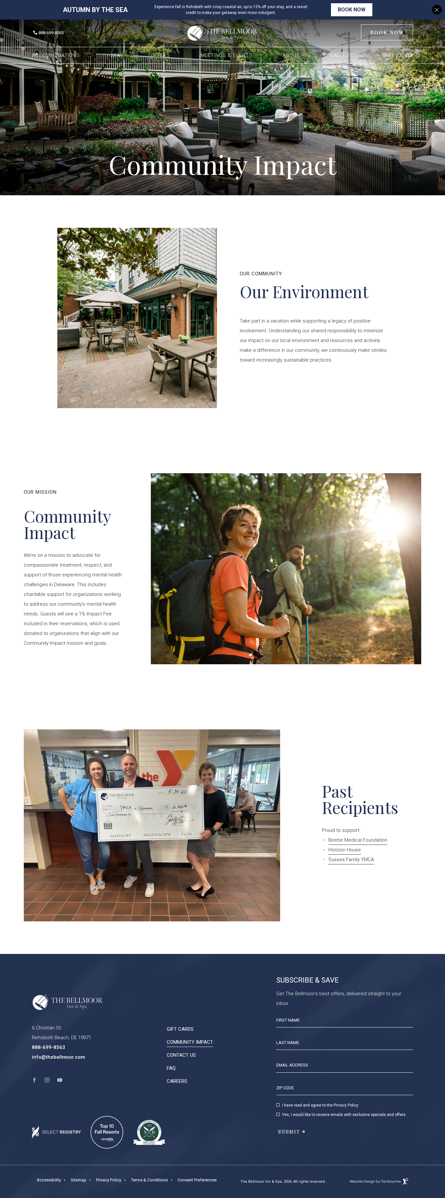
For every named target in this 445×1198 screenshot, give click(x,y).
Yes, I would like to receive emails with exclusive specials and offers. (344, 1115)
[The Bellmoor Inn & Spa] (68, 1002)
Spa (115, 55)
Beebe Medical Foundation (357, 840)
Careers (177, 1080)
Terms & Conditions (149, 1178)
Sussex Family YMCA (351, 859)
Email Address (292, 1065)
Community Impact (190, 1042)
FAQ (171, 1068)
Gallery (341, 55)
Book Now (387, 32)
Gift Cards (398, 55)
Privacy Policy (346, 1105)
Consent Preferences (197, 1179)
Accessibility (49, 1179)
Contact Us (181, 1055)
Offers (160, 55)
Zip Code (285, 1088)
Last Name (287, 1042)
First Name (288, 1020)
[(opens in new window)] (56, 1132)
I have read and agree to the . (320, 1105)
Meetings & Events (226, 55)
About (291, 55)
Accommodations (56, 55)
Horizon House (344, 850)
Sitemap (78, 1179)
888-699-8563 (51, 33)
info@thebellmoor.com (58, 1056)
